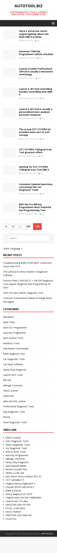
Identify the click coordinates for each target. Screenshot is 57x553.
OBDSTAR (8, 395)
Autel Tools (9, 322)
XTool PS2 (11, 518)
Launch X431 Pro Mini (17, 501)
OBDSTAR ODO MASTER (19, 515)
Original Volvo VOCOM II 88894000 (23, 497)
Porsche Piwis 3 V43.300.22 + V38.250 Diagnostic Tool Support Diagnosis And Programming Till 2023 (28, 284)
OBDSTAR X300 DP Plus (18, 504)
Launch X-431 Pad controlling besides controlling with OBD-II (36, 91)
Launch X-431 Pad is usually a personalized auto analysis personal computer (35, 112)
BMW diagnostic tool (14, 353)
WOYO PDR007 (13, 511)
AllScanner (8, 316)
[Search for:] (28, 238)
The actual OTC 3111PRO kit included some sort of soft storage (35, 132)
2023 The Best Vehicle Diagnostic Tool (23, 292)
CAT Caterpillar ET (15, 479)
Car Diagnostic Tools (14, 359)
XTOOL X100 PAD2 (15, 508)
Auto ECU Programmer (15, 327)
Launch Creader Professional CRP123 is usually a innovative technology (36, 71)
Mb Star (7, 380)
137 (28, 226)
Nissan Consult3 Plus (16, 469)
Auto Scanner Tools (13, 337)
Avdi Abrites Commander (16, 348)
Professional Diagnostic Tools (18, 406)
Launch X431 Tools (13, 374)
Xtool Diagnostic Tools (15, 422)
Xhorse (6, 416)
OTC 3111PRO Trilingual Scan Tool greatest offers (35, 151)
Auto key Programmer (14, 332)
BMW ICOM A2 (13, 490)
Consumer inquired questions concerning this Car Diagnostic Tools (36, 187)
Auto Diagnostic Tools (17, 441)
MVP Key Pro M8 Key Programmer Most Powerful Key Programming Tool (35, 207)
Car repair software (13, 364)
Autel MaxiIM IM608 (16, 465)
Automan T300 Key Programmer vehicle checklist (36, 53)
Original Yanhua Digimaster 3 (20, 483)
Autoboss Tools (11, 343)
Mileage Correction (13, 385)
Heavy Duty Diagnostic (15, 369)
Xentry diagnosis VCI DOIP (19, 494)
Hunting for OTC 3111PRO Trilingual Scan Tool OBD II (34, 168)
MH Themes (47, 533)
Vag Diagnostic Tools (14, 411)
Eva (38, 40)
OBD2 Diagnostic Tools (18, 444)
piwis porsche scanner (14, 401)
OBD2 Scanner (10, 390)
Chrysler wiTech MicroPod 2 (20, 486)
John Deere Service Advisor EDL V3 (23, 476)
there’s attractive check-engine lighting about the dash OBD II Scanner (34, 33)
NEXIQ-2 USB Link (15, 472)
